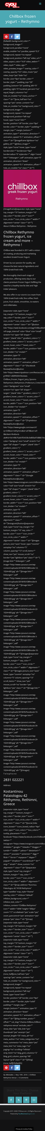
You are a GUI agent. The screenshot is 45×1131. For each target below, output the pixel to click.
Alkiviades (10, 1075)
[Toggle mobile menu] (40, 4)
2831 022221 (13, 779)
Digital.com (26, 1114)
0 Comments (23, 1078)
